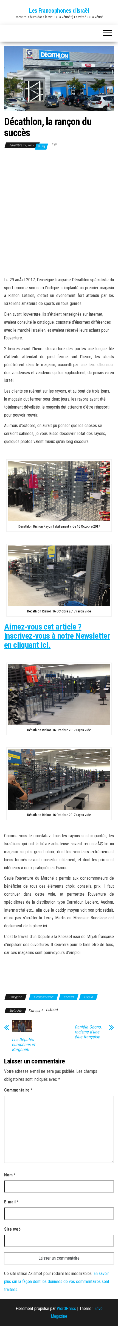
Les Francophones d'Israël (59, 10)
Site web (12, 1229)
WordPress (66, 1308)
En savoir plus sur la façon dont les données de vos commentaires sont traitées (56, 1281)
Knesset (69, 997)
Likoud (88, 997)
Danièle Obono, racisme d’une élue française (88, 1032)
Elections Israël (43, 997)
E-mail (11, 1202)
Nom (10, 1175)
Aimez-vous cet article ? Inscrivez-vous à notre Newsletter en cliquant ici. (57, 636)
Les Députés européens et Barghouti (23, 1044)
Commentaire (18, 1090)
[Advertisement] (59, 212)
